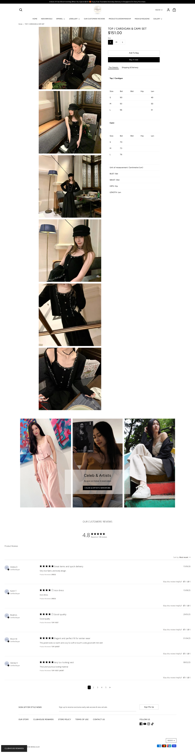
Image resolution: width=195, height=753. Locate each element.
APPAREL (59, 19)
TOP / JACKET (55, 647)
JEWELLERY (73, 19)
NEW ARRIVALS (46, 19)
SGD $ (157, 10)
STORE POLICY (64, 719)
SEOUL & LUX (35, 747)
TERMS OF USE (81, 719)
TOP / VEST (54, 623)
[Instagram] (148, 724)
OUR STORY (24, 719)
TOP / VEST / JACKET (57, 670)
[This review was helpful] (184, 581)
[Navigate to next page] (110, 687)
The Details (113, 67)
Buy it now (133, 60)
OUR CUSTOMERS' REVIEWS (94, 19)
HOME (34, 19)
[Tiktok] (152, 724)
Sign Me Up (149, 707)
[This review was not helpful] (188, 581)
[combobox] (181, 557)
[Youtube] (144, 724)
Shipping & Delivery (130, 67)
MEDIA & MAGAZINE (142, 19)
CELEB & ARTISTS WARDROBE (97, 488)
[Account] (168, 9)
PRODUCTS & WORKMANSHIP (120, 19)
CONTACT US (99, 719)
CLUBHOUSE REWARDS (43, 719)
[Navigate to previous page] (85, 687)
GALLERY (156, 19)
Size (109, 38)
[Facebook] (141, 724)
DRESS (53, 575)
